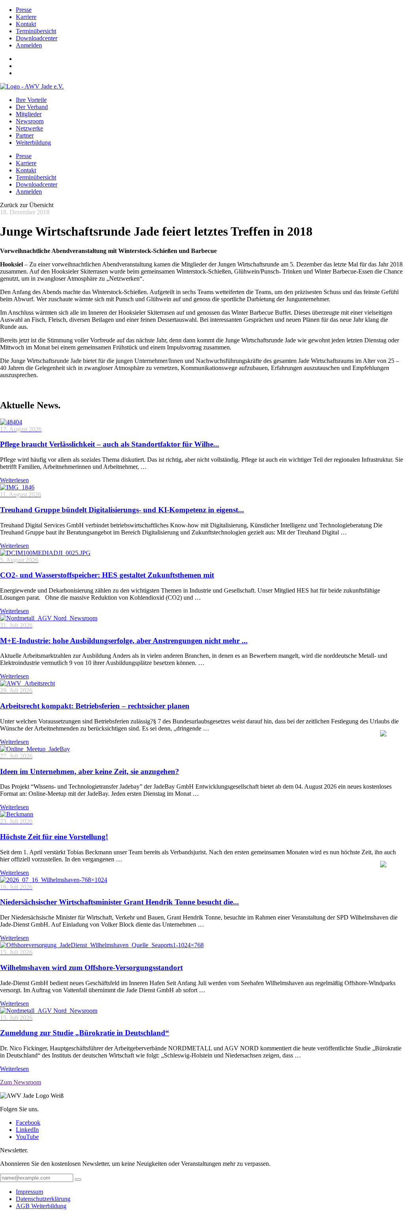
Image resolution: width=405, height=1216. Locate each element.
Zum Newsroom (20, 1082)
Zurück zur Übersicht (26, 205)
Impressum (29, 1191)
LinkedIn (27, 1129)
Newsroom (30, 121)
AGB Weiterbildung (41, 1206)
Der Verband (32, 107)
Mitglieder (29, 114)
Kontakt (26, 24)
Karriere (26, 16)
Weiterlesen (14, 480)
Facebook (28, 1122)
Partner (25, 135)
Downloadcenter (36, 38)
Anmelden (29, 45)
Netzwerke (29, 128)
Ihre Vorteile (31, 99)
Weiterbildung (33, 142)
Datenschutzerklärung (43, 1198)
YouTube (27, 1136)
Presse (24, 9)
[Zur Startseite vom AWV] (32, 86)
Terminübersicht (36, 31)
